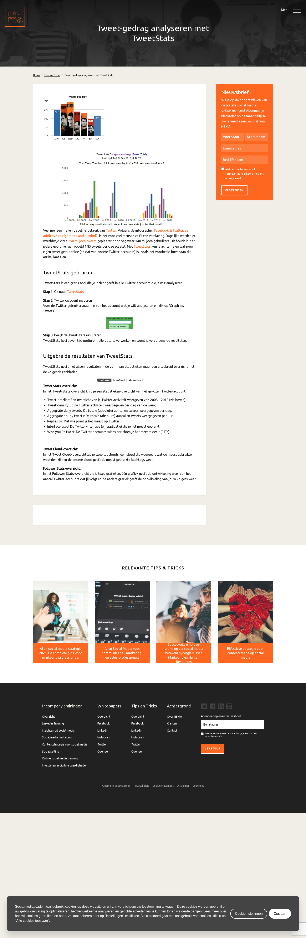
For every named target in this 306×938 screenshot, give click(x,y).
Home (36, 75)
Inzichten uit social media (58, 730)
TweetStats (142, 246)
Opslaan (280, 913)
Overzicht (48, 716)
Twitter (111, 230)
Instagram (103, 737)
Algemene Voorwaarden (116, 785)
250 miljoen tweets (82, 241)
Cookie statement (163, 785)
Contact (172, 730)
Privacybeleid (141, 785)
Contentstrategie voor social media (64, 744)
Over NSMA (174, 716)
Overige (102, 751)
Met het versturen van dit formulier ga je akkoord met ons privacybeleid (244, 173)
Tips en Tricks (52, 75)
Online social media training (60, 758)
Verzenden (234, 190)
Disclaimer (183, 785)
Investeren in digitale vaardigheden (64, 765)
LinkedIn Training (53, 723)
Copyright (198, 785)
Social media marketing (57, 737)
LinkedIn (102, 730)
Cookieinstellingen (249, 913)
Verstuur (213, 748)
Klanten (172, 723)
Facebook (103, 723)
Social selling (50, 751)
